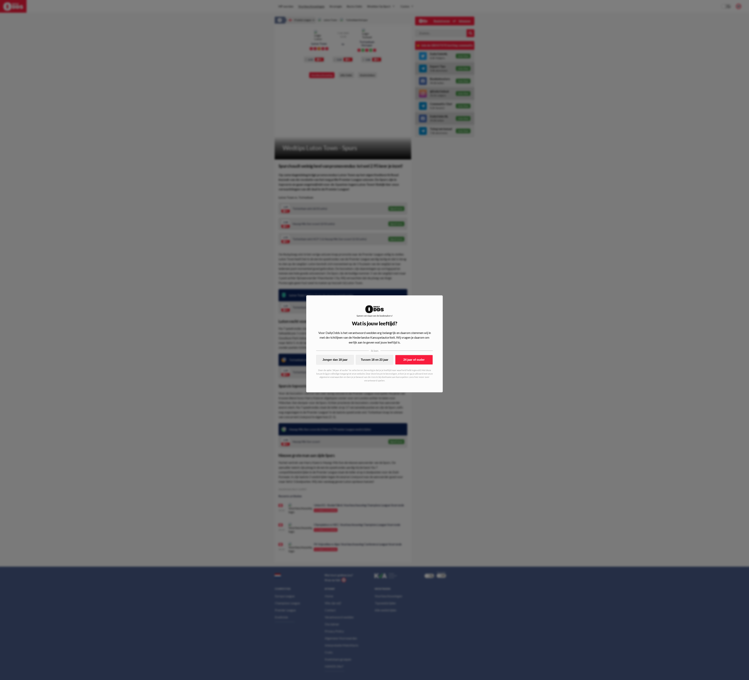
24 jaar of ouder (414, 359)
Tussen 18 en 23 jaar (374, 359)
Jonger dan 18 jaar (335, 359)
